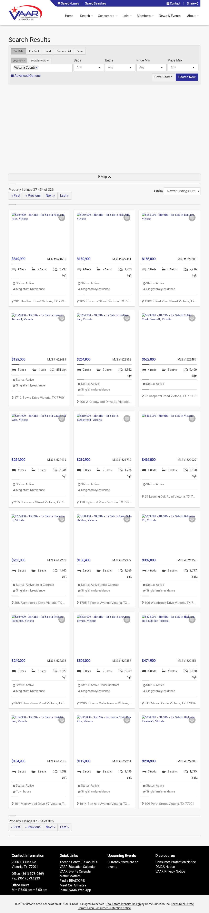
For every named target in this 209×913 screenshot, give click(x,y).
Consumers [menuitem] (106, 16)
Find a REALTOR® (72, 881)
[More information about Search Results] (39, 233)
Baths (109, 60)
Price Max (175, 60)
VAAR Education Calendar (78, 867)
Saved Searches (95, 3)
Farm (80, 51)
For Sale (18, 51)
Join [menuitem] (125, 16)
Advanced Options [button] (27, 76)
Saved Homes (69, 3)
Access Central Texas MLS (79, 862)
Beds (77, 60)
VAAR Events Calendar (75, 871)
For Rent (34, 51)
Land (48, 51)
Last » (64, 196)
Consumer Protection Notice (176, 862)
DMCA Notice (165, 867)
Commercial (64, 51)
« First (15, 196)
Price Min (143, 60)
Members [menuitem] (144, 16)
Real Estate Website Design (123, 904)
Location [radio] (18, 60)
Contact (174, 3)
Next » (50, 196)
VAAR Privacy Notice (170, 871)
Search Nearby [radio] (39, 60)
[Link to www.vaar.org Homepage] (25, 12)
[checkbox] (61, 217)
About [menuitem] (191, 16)
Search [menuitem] (85, 16)
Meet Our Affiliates (73, 885)
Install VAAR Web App (75, 890)
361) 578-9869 (33, 874)
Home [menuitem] (69, 16)
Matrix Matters (70, 876)
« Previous (33, 196)
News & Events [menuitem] (170, 16)
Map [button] (104, 177)
